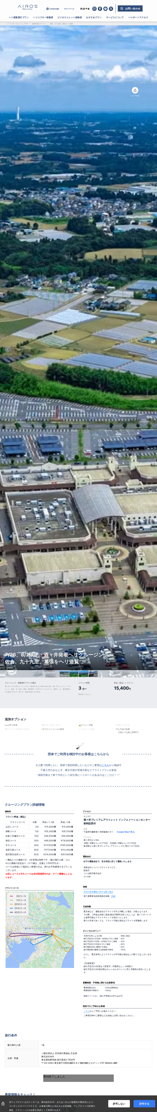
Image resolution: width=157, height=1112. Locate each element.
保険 (85, 886)
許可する (144, 1103)
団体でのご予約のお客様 (94, 1006)
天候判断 (87, 906)
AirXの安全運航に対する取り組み (98, 892)
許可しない (119, 1103)
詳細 (113, 896)
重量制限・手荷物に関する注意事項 (99, 982)
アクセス (87, 811)
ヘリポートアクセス (138, 17)
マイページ (69, 9)
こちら (105, 765)
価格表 (8, 811)
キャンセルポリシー (92, 931)
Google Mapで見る (126, 832)
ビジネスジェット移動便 (69, 17)
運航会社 (87, 856)
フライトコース (12, 888)
